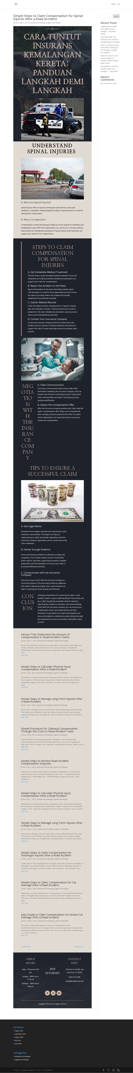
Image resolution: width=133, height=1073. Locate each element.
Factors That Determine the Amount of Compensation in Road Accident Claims (45, 636)
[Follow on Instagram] (59, 993)
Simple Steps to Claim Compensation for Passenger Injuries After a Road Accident (46, 854)
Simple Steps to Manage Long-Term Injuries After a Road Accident (51, 700)
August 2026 (19, 1031)
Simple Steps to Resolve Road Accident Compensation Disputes (45, 762)
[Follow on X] (53, 993)
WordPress (48, 1070)
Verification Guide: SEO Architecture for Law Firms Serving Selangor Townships (110, 39)
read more (24, 655)
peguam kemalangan (54, 23)
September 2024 (20, 1034)
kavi (16, 23)
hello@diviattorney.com (74, 981)
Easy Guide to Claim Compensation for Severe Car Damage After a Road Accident (52, 916)
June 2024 (18, 1044)
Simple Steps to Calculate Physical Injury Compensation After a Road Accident (46, 668)
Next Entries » (79, 947)
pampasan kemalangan (38, 23)
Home (113, 4)
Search (116, 16)
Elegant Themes (28, 1070)
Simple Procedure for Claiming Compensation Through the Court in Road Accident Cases (49, 730)
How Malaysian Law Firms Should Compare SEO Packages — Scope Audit (109, 68)
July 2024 (18, 1040)
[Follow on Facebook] (47, 993)
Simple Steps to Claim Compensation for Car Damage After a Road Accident (48, 883)
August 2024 (19, 1037)
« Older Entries (26, 947)
